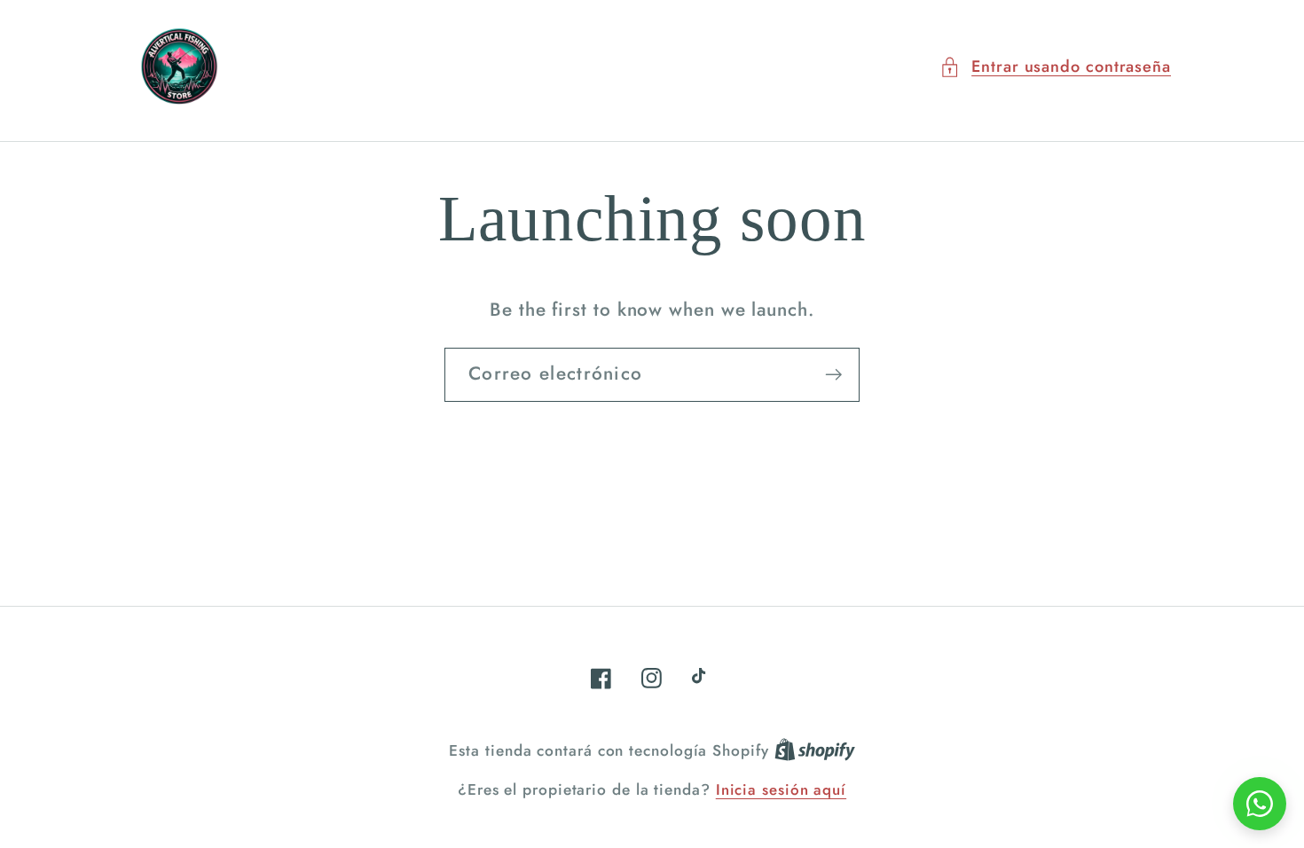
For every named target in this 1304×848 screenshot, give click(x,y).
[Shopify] (814, 750)
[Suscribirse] (833, 375)
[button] (1055, 67)
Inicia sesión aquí (781, 790)
